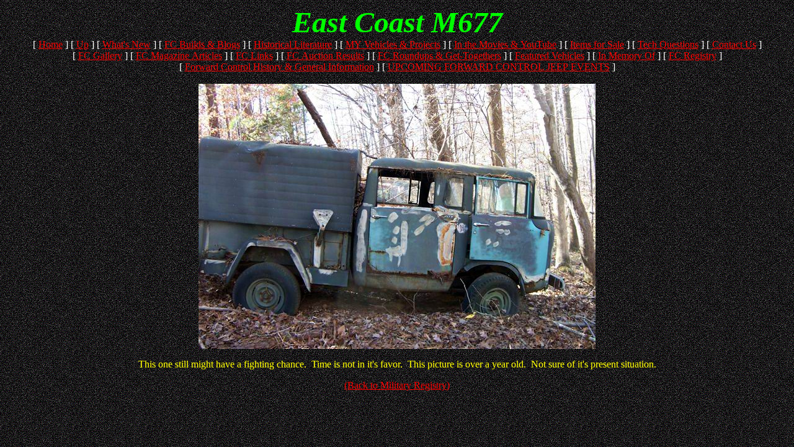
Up (82, 44)
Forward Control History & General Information (279, 66)
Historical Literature (293, 44)
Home (50, 44)
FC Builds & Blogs (202, 44)
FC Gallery (100, 55)
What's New (126, 44)
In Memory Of (626, 55)
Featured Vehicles (549, 55)
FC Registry (692, 55)
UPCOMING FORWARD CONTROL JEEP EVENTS (499, 66)
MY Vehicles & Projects (393, 44)
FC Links (254, 55)
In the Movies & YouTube (505, 44)
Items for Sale (597, 44)
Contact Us (734, 44)
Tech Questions (668, 44)
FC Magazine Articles (179, 55)
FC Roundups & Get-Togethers (439, 55)
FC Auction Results (325, 55)
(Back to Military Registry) (397, 385)
